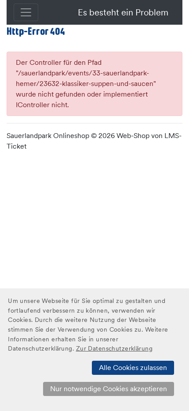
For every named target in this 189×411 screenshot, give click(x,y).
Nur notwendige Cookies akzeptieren (108, 389)
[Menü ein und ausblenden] (26, 12)
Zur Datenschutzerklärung (114, 348)
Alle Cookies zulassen (133, 367)
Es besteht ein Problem (123, 12)
